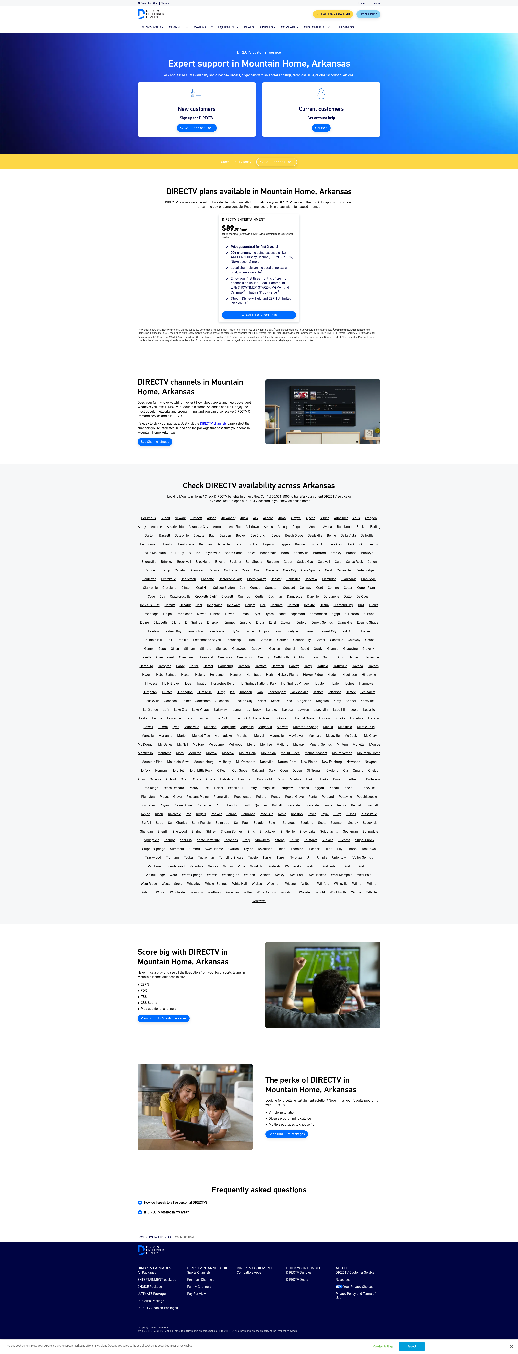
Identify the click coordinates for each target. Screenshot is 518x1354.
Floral (278, 631)
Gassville (336, 640)
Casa (245, 570)
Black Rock (355, 544)
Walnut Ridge (155, 875)
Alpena (310, 518)
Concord (289, 588)
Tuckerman (206, 857)
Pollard (261, 797)
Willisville (340, 884)
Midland (282, 744)
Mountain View (178, 762)
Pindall (334, 788)
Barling (375, 527)
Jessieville (152, 701)
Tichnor (313, 849)
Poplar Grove (294, 797)
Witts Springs (266, 892)
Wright (320, 892)
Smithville (287, 831)
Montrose (164, 753)
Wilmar (357, 884)
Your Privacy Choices (358, 1287)
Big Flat (252, 544)
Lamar (237, 710)
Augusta (298, 527)
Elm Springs (193, 622)
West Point (365, 875)
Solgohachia (329, 831)
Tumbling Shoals (231, 857)
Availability (156, 1237)
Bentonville (186, 544)
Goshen (274, 649)
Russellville (369, 814)
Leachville (321, 710)
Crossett (227, 596)
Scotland (306, 823)
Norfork (145, 770)
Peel (206, 788)
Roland (231, 814)
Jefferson (334, 692)
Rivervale (174, 814)
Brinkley (166, 562)
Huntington (185, 692)
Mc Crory (370, 736)
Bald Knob (344, 527)
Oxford (171, 779)
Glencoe (221, 649)
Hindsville (369, 675)
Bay (211, 535)
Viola (241, 866)
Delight (250, 605)
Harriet (208, 666)
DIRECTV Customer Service (355, 1272)
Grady (318, 649)
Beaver (241, 535)
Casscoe (272, 570)
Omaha (358, 770)
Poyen (164, 805)
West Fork (296, 875)
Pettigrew (286, 788)
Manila (328, 727)
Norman (161, 770)
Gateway (354, 640)
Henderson (217, 675)
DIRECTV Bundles (298, 1272)
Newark (180, 518)
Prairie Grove (183, 805)
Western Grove (172, 884)
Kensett (276, 701)
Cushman (275, 596)
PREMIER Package (151, 1301)
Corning (333, 588)
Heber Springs (166, 675)
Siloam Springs (232, 831)
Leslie (143, 718)
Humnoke (366, 683)
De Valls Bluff (150, 605)
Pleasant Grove (171, 797)
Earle (282, 614)
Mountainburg (203, 762)
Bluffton (195, 553)
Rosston (297, 814)
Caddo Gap (305, 562)
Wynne (356, 892)
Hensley (236, 675)
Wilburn (306, 884)
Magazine (228, 727)
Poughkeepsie (367, 797)
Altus (356, 518)
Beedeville (315, 535)
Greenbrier (186, 657)
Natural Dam (287, 762)
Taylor (248, 849)
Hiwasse (151, 683)
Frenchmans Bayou (207, 640)
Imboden (245, 692)
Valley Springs (362, 857)
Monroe (374, 744)
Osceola (155, 779)
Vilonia (228, 866)
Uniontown (340, 857)
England (245, 622)
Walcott (312, 866)
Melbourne (216, 744)
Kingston (322, 701)
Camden (151, 570)
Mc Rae (198, 744)
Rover (312, 814)
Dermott (293, 605)
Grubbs (299, 657)
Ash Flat (235, 527)
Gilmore (205, 649)
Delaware (233, 605)
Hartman (278, 666)
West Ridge (149, 884)
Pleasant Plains (197, 797)
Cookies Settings (383, 1346)
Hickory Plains (288, 675)
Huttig (221, 692)
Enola (260, 622)
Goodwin (258, 649)
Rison (159, 814)
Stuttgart (310, 840)
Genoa (370, 640)
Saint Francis (201, 823)
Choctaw (311, 579)
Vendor (213, 866)
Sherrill (163, 831)
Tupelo (253, 857)
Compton (271, 588)
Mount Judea (290, 753)
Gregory (263, 657)
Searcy (353, 823)
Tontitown (368, 849)
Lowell (148, 727)
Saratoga (289, 823)
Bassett (164, 535)
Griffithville (281, 657)
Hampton (164, 666)
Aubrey (283, 527)
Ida (232, 692)
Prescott (196, 518)
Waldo (348, 866)
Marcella (147, 736)
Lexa (189, 718)
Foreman (309, 631)
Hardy (180, 666)
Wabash (274, 866)
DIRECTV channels (213, 423)
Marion (182, 736)
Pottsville (345, 797)
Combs (255, 588)
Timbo (352, 849)
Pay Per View (196, 1294)
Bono (285, 553)
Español (376, 3)
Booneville (301, 553)
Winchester (178, 892)
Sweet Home (214, 849)
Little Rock (220, 718)
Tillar (327, 849)
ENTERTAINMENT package (157, 1280)
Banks (361, 527)
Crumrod (244, 596)
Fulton (250, 640)
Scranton (336, 823)
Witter (248, 892)
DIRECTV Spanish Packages (158, 1308)
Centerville (168, 579)
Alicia (244, 518)
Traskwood (153, 857)
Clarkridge (368, 579)
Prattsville (204, 805)
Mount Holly (247, 753)
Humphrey (150, 692)
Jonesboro (203, 701)
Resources (343, 1280)
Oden (284, 770)
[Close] (511, 1346)
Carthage (230, 570)
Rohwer (216, 814)
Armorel (218, 527)
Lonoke (340, 718)
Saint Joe (222, 823)
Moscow (228, 753)
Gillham (189, 649)
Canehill (180, 570)
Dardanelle (331, 596)
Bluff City (177, 553)
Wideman (273, 884)
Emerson (213, 622)
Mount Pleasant (316, 753)
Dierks (373, 605)
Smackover (268, 831)
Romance (248, 814)
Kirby (337, 701)
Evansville (345, 622)
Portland (328, 797)
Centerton (149, 579)
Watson (249, 875)
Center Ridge (365, 570)
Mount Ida (268, 753)
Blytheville (212, 553)
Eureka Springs (322, 622)
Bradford (319, 553)
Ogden (297, 770)
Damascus (294, 596)
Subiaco (327, 840)
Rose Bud (266, 814)
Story (246, 840)
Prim (219, 805)
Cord (319, 588)
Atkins (268, 527)
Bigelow (269, 544)
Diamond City (343, 605)
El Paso (369, 614)
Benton (168, 544)
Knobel (351, 701)
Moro (180, 753)
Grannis (332, 649)
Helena (200, 675)
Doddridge (151, 614)
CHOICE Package (150, 1287)
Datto (348, 596)
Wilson (146, 892)
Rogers (201, 814)
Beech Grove (294, 535)
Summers (177, 849)
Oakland (258, 770)
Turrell (281, 857)
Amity (142, 527)
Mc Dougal (145, 744)
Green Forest (165, 657)
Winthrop (214, 892)
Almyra (296, 518)
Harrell (194, 666)
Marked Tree (201, 736)
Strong (280, 840)
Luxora (163, 727)
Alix (255, 518)
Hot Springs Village (295, 683)
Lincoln (202, 718)
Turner (267, 857)
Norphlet (178, 770)
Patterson (373, 779)
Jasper (318, 692)
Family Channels (199, 1287)
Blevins (372, 544)
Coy (162, 596)
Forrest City (328, 631)
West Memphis (341, 875)
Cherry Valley (256, 579)
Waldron (364, 866)
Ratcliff (277, 805)
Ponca (275, 797)
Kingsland (304, 701)
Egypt (336, 614)
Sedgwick (370, 823)
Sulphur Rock (364, 840)
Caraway (197, 570)
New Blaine (309, 762)
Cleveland (169, 588)
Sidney (211, 831)
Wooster (305, 892)
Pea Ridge (151, 788)
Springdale (370, 831)
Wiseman (232, 892)
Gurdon (328, 657)
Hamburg (146, 666)
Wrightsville (338, 892)
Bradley (336, 553)
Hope (187, 683)
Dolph (167, 614)
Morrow (211, 753)
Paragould (264, 779)
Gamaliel (266, 640)
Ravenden (294, 805)
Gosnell (290, 649)
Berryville (223, 544)
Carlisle (214, 570)
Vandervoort (176, 866)
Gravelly (368, 649)
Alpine (324, 518)
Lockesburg (282, 718)
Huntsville (204, 692)
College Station (224, 588)
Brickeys (367, 553)
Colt (242, 588)
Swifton (233, 849)
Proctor (232, 805)
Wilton (160, 892)
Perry (253, 788)
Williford (323, 884)
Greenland (205, 657)
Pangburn (245, 779)
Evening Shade (367, 622)
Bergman (205, 544)
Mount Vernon (342, 753)
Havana (357, 666)
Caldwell (324, 562)
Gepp (162, 649)
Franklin (182, 640)
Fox (169, 640)
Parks (324, 779)
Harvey (294, 666)
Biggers (284, 544)
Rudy (337, 814)
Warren (212, 875)
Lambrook (254, 710)
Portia (312, 797)
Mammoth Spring (305, 727)
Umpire (322, 857)
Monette (358, 744)
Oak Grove (239, 770)
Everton (153, 631)
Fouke (365, 631)
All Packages (147, 1272)
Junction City (243, 701)
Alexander (228, 518)
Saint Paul (241, 823)
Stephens (231, 840)
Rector (341, 805)
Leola (354, 710)
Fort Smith (348, 631)
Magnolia (265, 727)
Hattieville (340, 666)
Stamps (169, 840)
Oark (272, 770)
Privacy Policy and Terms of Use (356, 1296)
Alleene (268, 518)
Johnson (170, 701)
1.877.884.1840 (218, 501)
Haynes (373, 666)
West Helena (317, 875)
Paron (337, 779)
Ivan (260, 692)
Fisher (249, 631)
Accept (412, 1346)
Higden (332, 675)
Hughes (348, 683)
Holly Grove (170, 683)
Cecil (328, 570)
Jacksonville (299, 692)
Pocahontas (242, 797)
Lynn (176, 727)
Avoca (327, 527)
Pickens (303, 788)
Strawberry (262, 840)
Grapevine (350, 649)
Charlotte (207, 579)
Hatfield (322, 666)
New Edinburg (332, 762)
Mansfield (345, 727)
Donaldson (184, 614)
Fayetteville (216, 631)
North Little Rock (200, 770)
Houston (319, 683)
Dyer (257, 614)
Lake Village (200, 710)
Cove (151, 596)
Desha (324, 605)
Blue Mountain (155, 553)
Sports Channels (199, 1272)
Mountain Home (368, 753)
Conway (305, 588)
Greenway (225, 657)
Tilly (339, 849)
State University (208, 840)
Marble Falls (366, 727)
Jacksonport (277, 692)
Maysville (333, 736)
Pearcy (193, 788)
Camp (165, 570)
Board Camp (234, 553)
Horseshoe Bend (223, 683)
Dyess (269, 614)
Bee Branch (259, 535)
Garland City (302, 640)
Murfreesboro (245, 762)
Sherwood (179, 831)
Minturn (342, 744)
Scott (322, 823)
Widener (291, 884)
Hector (185, 675)
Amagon (371, 518)
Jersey (351, 692)
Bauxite (198, 535)
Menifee (266, 744)
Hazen (146, 675)
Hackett (354, 657)
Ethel (272, 622)
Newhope (353, 762)
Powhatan (147, 805)
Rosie (282, 814)
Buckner (235, 562)
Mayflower (296, 736)
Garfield (282, 640)
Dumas (243, 614)
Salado (259, 823)
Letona (157, 718)
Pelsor (218, 788)
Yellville (371, 892)
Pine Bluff (351, 788)
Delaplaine (214, 605)
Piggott (319, 788)
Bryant (220, 562)
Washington (230, 875)
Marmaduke (223, 736)
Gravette (145, 657)
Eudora (301, 622)
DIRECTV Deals (297, 1280)
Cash (257, 570)
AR (169, 1237)
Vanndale (196, 866)
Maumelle (277, 736)
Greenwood (245, 657)
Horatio (201, 683)
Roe (188, 814)
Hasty (308, 666)
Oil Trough (314, 770)
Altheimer (341, 518)
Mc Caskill (351, 736)
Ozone (210, 779)
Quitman (261, 805)
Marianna (165, 736)
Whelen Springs (216, 884)
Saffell (146, 823)
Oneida (373, 770)
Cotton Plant (366, 588)
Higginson (349, 675)
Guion (313, 657)
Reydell (372, 805)
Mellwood (235, 744)
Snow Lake (307, 831)
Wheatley (193, 884)
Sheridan (146, 831)
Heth (269, 675)
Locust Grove (304, 718)
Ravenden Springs (319, 805)
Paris (280, 779)
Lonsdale (356, 718)
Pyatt (246, 805)
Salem (273, 823)
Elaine (144, 622)
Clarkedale (348, 579)
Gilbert (165, 518)
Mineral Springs (320, 744)
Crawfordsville (180, 596)
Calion (372, 562)
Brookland (203, 562)
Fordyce (292, 631)
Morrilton (194, 753)
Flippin (264, 631)
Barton (149, 535)
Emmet (229, 622)
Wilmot (372, 884)
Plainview (148, 797)
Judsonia (222, 701)
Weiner (265, 875)
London (324, 718)
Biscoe (300, 544)
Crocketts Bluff (206, 596)
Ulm (309, 857)
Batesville (182, 535)
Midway (299, 744)
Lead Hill (339, 710)
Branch (351, 553)
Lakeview (221, 710)
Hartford (261, 666)
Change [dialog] (165, 3)
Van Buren (155, 866)
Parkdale (295, 779)
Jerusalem (367, 692)
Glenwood (239, 649)
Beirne (331, 535)
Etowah (286, 622)
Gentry (149, 649)
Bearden (225, 535)
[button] (259, 1202)
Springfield (151, 840)
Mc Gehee (165, 744)
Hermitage (253, 675)
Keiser (261, 701)
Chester (276, 579)
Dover (201, 614)
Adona (211, 518)
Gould (304, 649)
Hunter (167, 692)
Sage (159, 823)
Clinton (186, 588)
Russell (351, 814)
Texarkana (264, 849)
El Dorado (352, 614)
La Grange (150, 710)
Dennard (277, 605)
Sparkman (350, 831)
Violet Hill (256, 866)
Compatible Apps (249, 1272)
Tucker (188, 857)
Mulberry (225, 762)
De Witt (170, 605)
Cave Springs (310, 570)
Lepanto (369, 710)
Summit (194, 849)
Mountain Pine (151, 762)
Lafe (166, 710)
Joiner (186, 701)
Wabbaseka (293, 866)
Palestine (226, 779)
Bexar (239, 544)
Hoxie (334, 683)
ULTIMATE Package (152, 1294)
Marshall (243, 736)
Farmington (194, 631)
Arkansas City (198, 527)
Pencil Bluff (236, 788)
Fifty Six (235, 631)
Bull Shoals (254, 562)
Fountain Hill (153, 640)
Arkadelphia (175, 527)
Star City (186, 840)
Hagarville (371, 657)
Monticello (145, 753)
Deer (199, 605)
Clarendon (329, 579)
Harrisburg (225, 666)
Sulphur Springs (153, 849)
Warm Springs (192, 875)
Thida (281, 849)
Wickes (257, 884)
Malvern (282, 727)
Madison (210, 727)
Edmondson (318, 614)
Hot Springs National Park (257, 683)
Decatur (185, 605)
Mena (251, 744)
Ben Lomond (149, 544)
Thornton (297, 849)
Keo (289, 701)
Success (344, 840)
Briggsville (148, 562)
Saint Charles (177, 823)
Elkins (176, 622)
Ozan (184, 779)
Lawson (303, 710)
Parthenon (353, 779)
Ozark (197, 779)
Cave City (289, 570)
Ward (173, 875)
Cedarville (344, 570)
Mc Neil (182, 744)
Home (141, 1237)
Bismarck (316, 544)
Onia (141, 779)
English (362, 3)
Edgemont (297, 614)
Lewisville (174, 718)
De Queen (363, 596)
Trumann (172, 857)
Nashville (266, 762)
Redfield (357, 805)
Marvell (259, 736)
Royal (325, 814)
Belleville (367, 535)
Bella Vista (348, 535)
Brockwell (184, 562)
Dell (263, 605)
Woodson (287, 892)
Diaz (361, 605)
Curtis (259, 596)
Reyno (145, 814)
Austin (313, 527)
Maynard (314, 736)
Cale (338, 562)
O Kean (222, 770)
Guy (341, 657)
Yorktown (259, 901)
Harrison (244, 666)
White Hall (239, 884)
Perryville (268, 788)
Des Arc (309, 605)
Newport (371, 762)
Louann (373, 718)
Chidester (293, 579)
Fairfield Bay (173, 631)
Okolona (332, 770)
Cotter (348, 588)
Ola (345, 770)
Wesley (279, 875)
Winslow (197, 892)
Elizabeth (160, 622)
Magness (247, 727)
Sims (251, 831)
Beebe (276, 535)
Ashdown (252, 527)
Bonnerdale (268, 553)
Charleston (188, 579)
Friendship (233, 640)
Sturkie (294, 840)
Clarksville (150, 588)
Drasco (215, 614)
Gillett (175, 649)
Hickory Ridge (313, 675)
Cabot (288, 562)
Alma (282, 518)
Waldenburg (331, 866)
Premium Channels (200, 1280)
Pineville (369, 788)
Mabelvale (191, 727)
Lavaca (287, 710)
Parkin (310, 779)
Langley (271, 710)
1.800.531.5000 (278, 496)
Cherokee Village (230, 579)
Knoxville (367, 701)
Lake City (180, 710)
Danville (313, 596)
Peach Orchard (173, 788)
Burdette (273, 562)
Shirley (196, 831)
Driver (229, 614)
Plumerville (221, 797)
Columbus (148, 518)
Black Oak (335, 544)
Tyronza (296, 857)
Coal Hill (202, 588)
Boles (251, 553)
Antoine (156, 527)
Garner (320, 640)
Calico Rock (354, 562)
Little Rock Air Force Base (251, 718)
